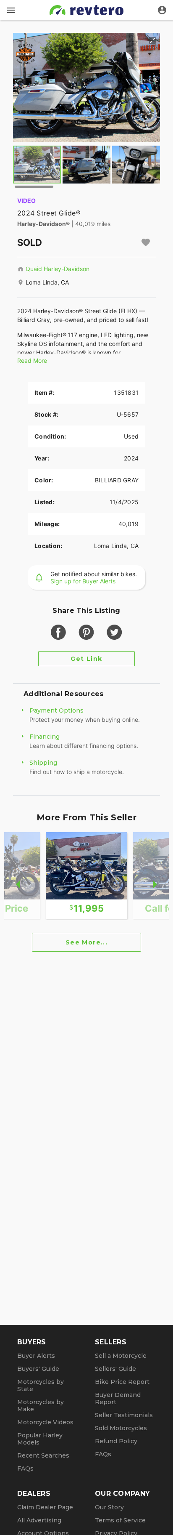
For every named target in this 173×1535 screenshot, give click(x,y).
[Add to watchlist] (146, 242)
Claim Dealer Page (45, 1507)
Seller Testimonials (124, 1415)
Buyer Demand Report (118, 1398)
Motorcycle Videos (45, 1422)
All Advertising (39, 1520)
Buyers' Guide (38, 1369)
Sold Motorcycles (121, 1428)
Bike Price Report (122, 1382)
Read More (32, 360)
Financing (44, 736)
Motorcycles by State (40, 1385)
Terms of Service (120, 1520)
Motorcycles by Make (40, 1405)
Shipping (43, 762)
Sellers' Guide (115, 1369)
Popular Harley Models (40, 1438)
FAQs (25, 1468)
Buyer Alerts (36, 1355)
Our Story (109, 1507)
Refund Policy (116, 1441)
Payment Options (56, 710)
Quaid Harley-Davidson (57, 268)
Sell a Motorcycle (121, 1355)
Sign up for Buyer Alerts (82, 581)
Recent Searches (43, 1455)
